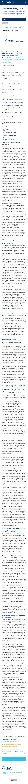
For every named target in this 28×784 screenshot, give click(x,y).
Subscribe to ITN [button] (14, 759)
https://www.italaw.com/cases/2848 (10, 741)
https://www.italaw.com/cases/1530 (10, 67)
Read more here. (9, 62)
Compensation (15, 744)
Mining (15, 746)
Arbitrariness (8, 744)
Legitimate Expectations (7, 746)
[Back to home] (8, 2)
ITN (2, 27)
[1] (7, 229)
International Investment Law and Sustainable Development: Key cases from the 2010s (13, 59)
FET (19, 744)
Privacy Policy (5, 775)
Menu (4, 19)
